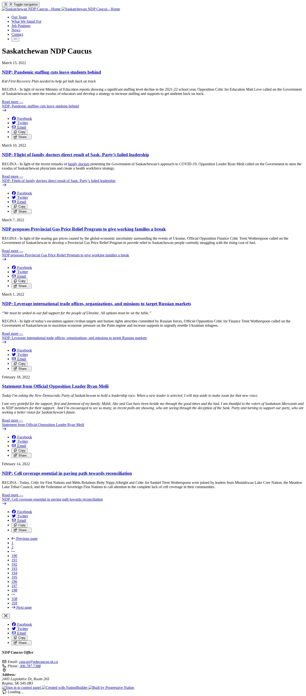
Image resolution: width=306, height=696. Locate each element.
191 (14, 560)
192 (14, 564)
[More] (15, 39)
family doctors (78, 164)
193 (14, 569)
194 (14, 573)
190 (14, 556)
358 (14, 599)
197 (14, 586)
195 (14, 577)
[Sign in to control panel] (22, 687)
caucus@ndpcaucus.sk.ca (38, 662)
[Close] (6, 616)
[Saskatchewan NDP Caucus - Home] (61, 9)
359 (14, 603)
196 (14, 582)
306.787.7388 (30, 666)
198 (14, 590)
